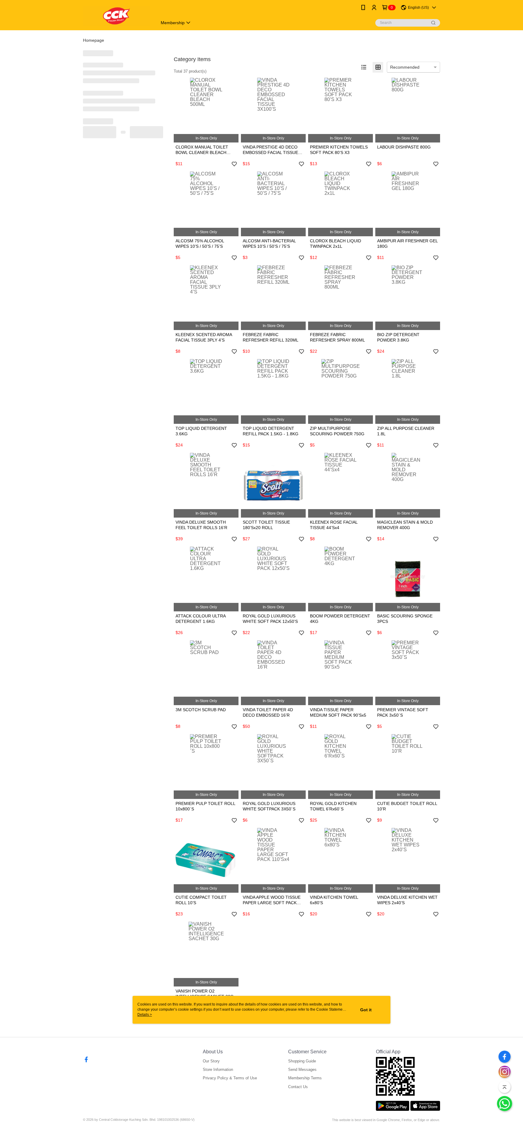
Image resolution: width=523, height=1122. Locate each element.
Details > (144, 1014)
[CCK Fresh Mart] (116, 16)
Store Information (218, 1069)
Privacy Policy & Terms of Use (230, 1078)
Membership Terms (305, 1078)
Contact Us (298, 1086)
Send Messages (302, 1069)
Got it (366, 1009)
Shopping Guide (302, 1061)
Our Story (211, 1061)
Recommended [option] (404, 67)
